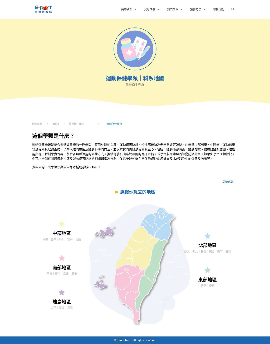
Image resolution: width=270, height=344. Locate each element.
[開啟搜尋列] (233, 9)
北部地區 (207, 245)
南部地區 (62, 267)
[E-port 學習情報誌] (43, 9)
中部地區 (62, 233)
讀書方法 (195, 9)
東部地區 (207, 279)
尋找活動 (218, 9)
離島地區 (62, 302)
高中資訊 (126, 9)
